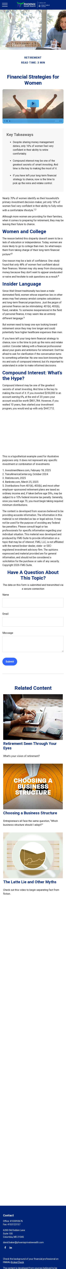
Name (5, 594)
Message (7, 632)
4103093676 (16, 1221)
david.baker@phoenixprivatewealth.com (23, 1242)
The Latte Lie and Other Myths (29, 882)
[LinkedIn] (10, 1247)
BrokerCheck (17, 1262)
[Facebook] (5, 1247)
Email (5, 613)
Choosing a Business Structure (30, 813)
